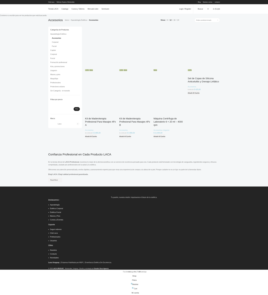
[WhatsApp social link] (192, 2)
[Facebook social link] (184, 2)
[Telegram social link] (194, 2)
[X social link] (187, 2)
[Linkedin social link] (189, 2)
